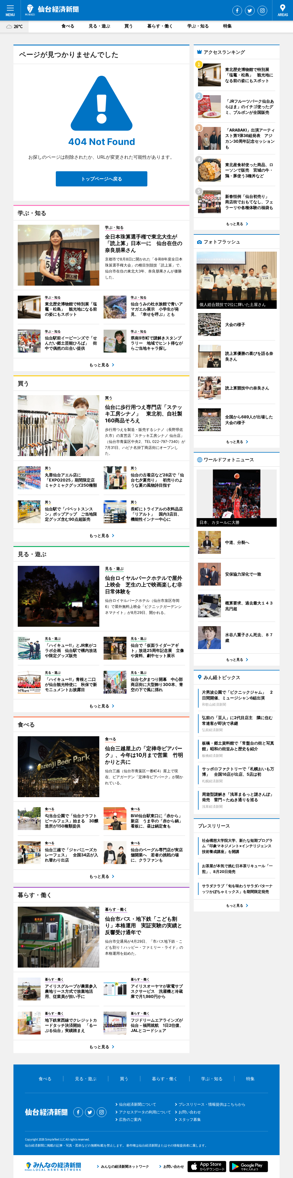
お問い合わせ (190, 1112)
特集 (227, 26)
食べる (68, 26)
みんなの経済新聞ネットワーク (53, 1166)
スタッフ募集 (190, 1119)
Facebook (237, 10)
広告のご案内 (130, 1119)
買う (128, 26)
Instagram (262, 10)
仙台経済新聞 (52, 10)
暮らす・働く (160, 26)
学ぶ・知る (198, 26)
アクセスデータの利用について (145, 1112)
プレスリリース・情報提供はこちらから (212, 1104)
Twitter (250, 10)
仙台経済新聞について (137, 1104)
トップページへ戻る (101, 179)
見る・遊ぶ (99, 26)
